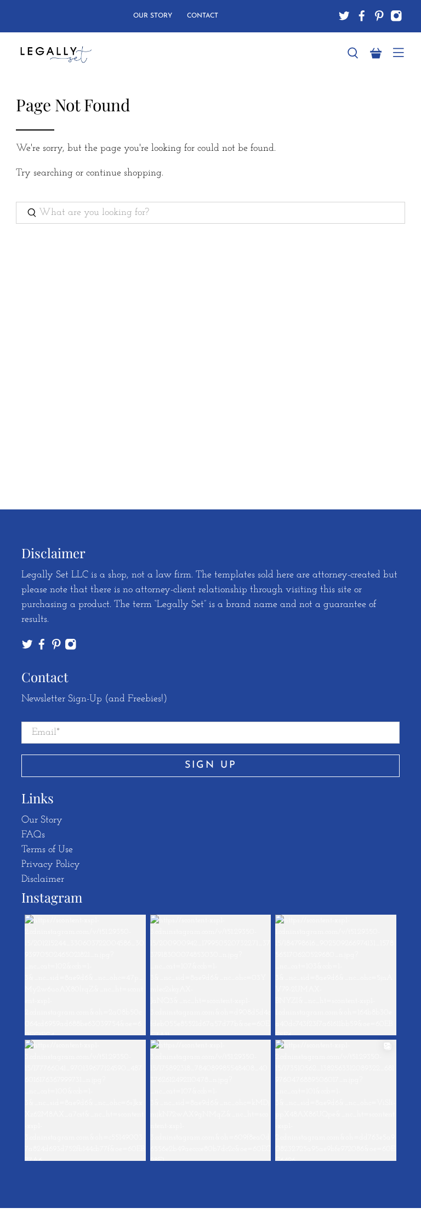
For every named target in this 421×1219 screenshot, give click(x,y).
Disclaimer (42, 880)
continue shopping (124, 173)
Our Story (152, 16)
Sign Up (211, 765)
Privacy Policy (50, 865)
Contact (202, 16)
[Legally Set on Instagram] (396, 16)
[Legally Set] (175, 53)
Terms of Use (47, 850)
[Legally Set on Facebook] (362, 16)
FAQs (33, 835)
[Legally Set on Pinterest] (379, 16)
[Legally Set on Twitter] (344, 16)
